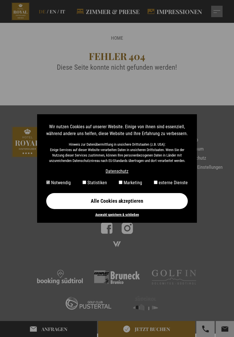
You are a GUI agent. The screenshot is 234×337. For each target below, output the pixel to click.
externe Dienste (173, 182)
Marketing (132, 182)
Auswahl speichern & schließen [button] (117, 215)
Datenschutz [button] (117, 171)
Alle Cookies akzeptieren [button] (117, 201)
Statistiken (96, 182)
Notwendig (60, 182)
